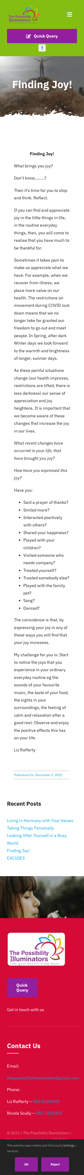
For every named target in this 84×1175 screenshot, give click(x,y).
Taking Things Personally (30, 828)
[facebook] (42, 48)
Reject (55, 1164)
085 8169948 (46, 1101)
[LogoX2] (24, 6)
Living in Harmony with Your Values (40, 820)
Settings (69, 1145)
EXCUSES (16, 858)
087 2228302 (49, 1113)
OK (26, 1164)
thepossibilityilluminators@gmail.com (43, 1078)
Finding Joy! (18, 850)
